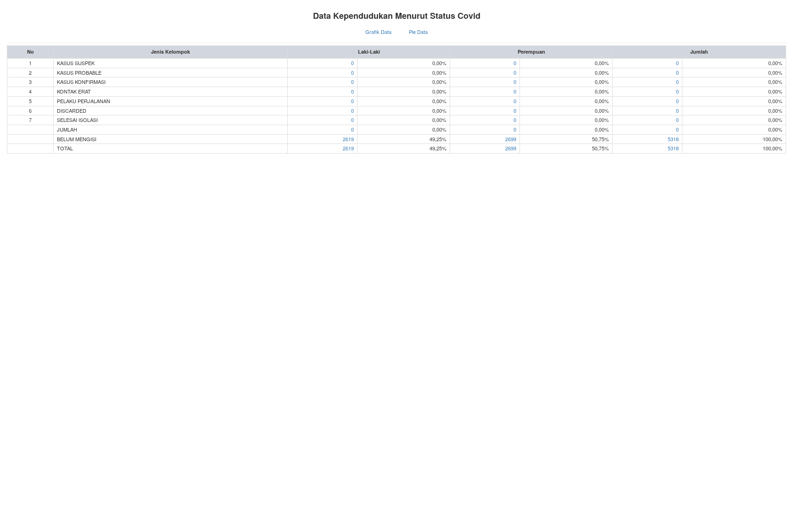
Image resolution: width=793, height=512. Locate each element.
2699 (510, 139)
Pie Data (418, 31)
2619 (348, 139)
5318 (673, 139)
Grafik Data (378, 31)
